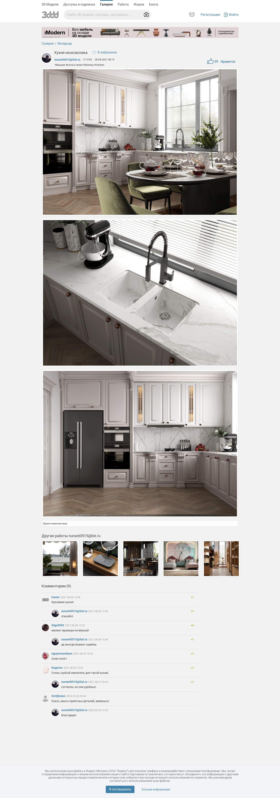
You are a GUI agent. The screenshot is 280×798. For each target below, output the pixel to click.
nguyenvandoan (62, 653)
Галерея (106, 4)
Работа (123, 4)
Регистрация (210, 15)
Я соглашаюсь (120, 789)
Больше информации (156, 789)
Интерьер (65, 43)
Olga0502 (58, 625)
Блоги (153, 4)
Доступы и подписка (79, 4)
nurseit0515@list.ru (67, 59)
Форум (139, 4)
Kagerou (57, 667)
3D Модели (50, 4)
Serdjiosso (58, 696)
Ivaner (55, 597)
